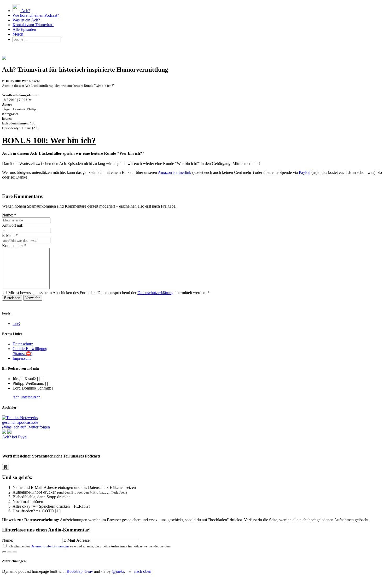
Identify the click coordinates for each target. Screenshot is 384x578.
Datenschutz (23, 344)
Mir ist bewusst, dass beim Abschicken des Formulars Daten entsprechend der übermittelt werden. (109, 292)
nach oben (142, 571)
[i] (5, 467)
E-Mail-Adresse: (77, 540)
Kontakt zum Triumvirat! (33, 24)
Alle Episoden (24, 29)
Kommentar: (14, 245)
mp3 (16, 323)
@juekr (118, 571)
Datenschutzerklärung (155, 292)
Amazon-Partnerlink (174, 172)
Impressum (22, 358)
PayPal (304, 172)
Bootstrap (75, 571)
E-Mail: (10, 235)
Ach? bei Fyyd (14, 437)
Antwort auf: (12, 225)
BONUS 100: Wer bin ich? (49, 140)
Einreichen (12, 298)
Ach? (25, 10)
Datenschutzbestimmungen (50, 546)
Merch (18, 34)
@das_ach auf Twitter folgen (26, 427)
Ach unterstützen (26, 397)
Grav (89, 571)
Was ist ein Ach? (26, 20)
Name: (9, 215)
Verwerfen (32, 298)
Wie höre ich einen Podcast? (36, 15)
